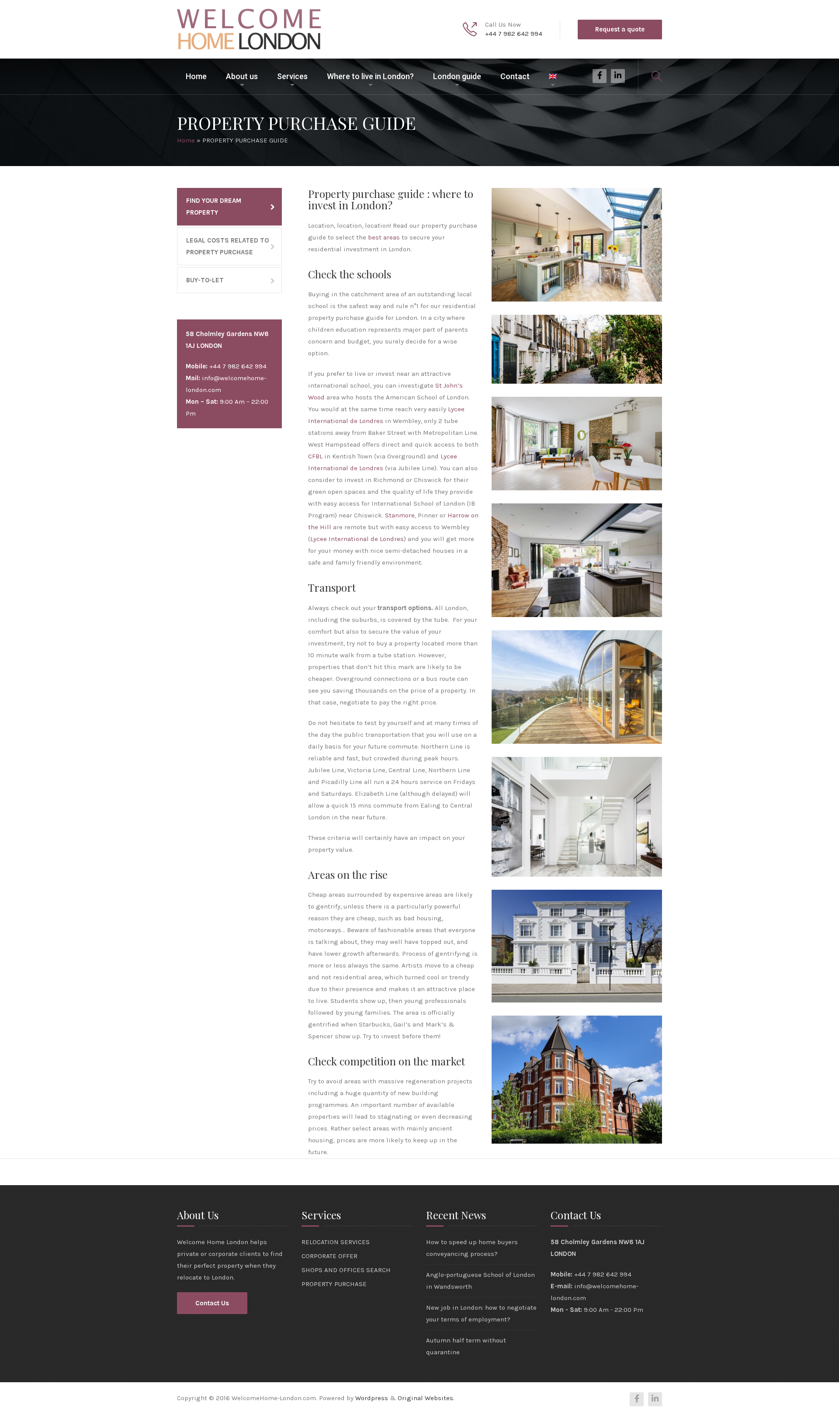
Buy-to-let (205, 280)
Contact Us (212, 1303)
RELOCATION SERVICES (336, 1242)
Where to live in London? (370, 76)
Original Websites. (426, 1398)
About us (242, 76)
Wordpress (371, 1398)
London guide (457, 76)
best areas (384, 237)
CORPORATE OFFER (329, 1256)
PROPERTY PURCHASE (334, 1284)
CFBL (315, 456)
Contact (515, 76)
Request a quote (620, 29)
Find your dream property (213, 206)
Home (196, 76)
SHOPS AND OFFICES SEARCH (346, 1270)
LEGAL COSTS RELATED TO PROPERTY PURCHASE (227, 246)
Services (292, 76)
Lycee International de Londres (357, 539)
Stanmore (400, 515)
